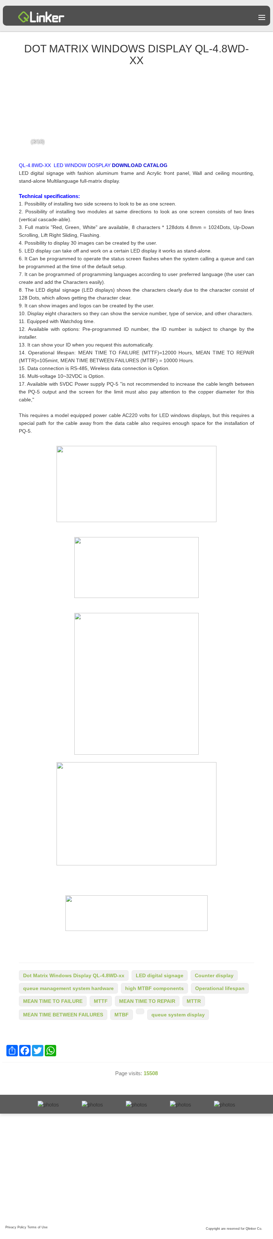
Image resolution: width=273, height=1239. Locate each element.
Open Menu (262, 17)
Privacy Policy (15, 1227)
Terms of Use (37, 1227)
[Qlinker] (41, 14)
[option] (136, 113)
